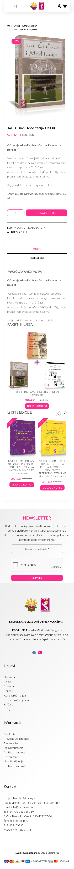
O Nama (9, 686)
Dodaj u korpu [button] (37, 405)
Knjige (7, 681)
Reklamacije (11, 743)
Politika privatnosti (14, 752)
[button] (64, 413)
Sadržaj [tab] (37, 249)
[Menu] (8, 6)
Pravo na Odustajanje (16, 738)
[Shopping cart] (65, 6)
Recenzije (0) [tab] (37, 258)
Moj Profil (9, 734)
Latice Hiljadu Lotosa (31, 227)
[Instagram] (40, 652)
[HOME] (8, 26)
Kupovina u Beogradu (16, 699)
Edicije (8, 709)
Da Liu (24, 232)
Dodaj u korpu (46, 212)
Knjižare (8, 704)
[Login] (59, 6)
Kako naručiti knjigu (15, 695)
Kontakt (8, 690)
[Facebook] (34, 652)
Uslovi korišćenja (13, 747)
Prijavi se (37, 577)
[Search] (15, 6)
